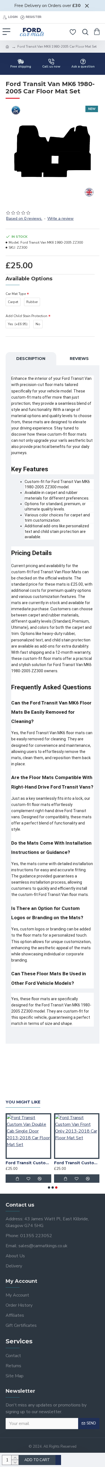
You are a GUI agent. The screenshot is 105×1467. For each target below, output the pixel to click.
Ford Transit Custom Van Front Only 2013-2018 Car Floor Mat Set (77, 1162)
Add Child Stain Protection (26, 316)
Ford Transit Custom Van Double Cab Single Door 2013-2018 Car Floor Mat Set (28, 1162)
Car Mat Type (16, 294)
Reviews (79, 358)
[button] (49, 1187)
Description (30, 358)
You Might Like (23, 1102)
